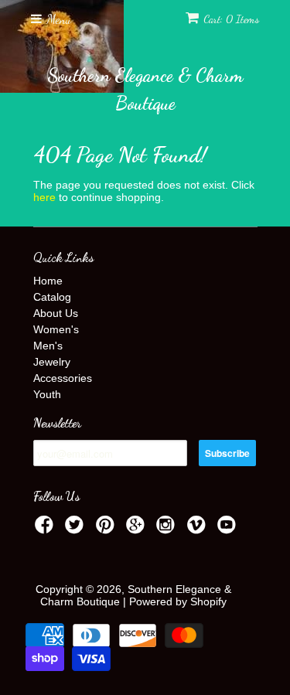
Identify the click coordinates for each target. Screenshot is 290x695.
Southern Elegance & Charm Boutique (145, 89)
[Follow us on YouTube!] (229, 529)
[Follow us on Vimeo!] (198, 529)
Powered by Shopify (178, 601)
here (44, 197)
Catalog (52, 297)
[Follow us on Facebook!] (46, 529)
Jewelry (51, 362)
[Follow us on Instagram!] (167, 529)
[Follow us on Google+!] (137, 529)
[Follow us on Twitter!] (76, 529)
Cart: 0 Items (231, 19)
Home (48, 280)
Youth (47, 394)
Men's (48, 345)
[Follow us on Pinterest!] (107, 529)
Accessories (62, 378)
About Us (55, 313)
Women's (56, 329)
